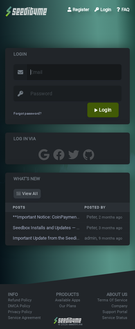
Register (81, 9)
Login (105, 9)
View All (29, 193)
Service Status (114, 318)
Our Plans (67, 306)
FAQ (125, 9)
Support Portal (114, 312)
